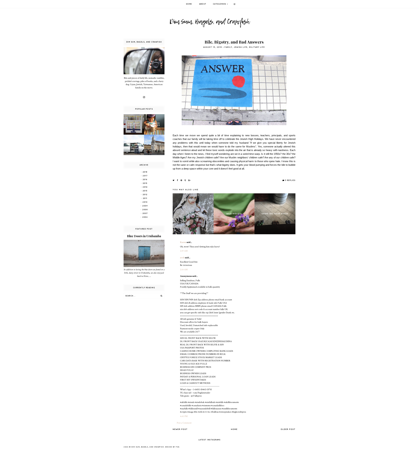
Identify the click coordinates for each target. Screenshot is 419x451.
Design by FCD (172, 447)
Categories (219, 4)
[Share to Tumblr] (185, 180)
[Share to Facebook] (177, 180)
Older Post (288, 429)
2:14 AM (184, 269)
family (228, 47)
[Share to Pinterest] (181, 180)
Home (189, 4)
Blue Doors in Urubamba (144, 236)
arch (182, 257)
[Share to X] (174, 180)
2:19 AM (184, 250)
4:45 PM (184, 416)
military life (257, 47)
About (202, 4)
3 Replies (290, 180)
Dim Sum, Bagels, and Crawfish (147, 447)
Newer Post (180, 429)
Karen (183, 242)
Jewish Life (240, 47)
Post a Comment (184, 422)
